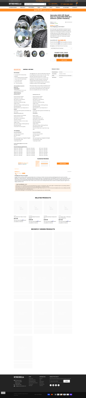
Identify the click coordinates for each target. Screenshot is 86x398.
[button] (52, 25)
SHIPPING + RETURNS (28, 69)
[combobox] (33, 4)
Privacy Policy (16, 395)
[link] (23, 258)
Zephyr (15, 215)
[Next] (47, 54)
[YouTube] (56, 385)
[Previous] (14, 54)
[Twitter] (59, 385)
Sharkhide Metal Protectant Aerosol (34, 217)
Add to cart (64, 60)
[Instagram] (53, 385)
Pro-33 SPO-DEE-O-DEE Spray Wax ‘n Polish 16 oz (65, 217)
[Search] (35, 4)
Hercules (54, 22)
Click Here (15, 144)
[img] (17, 171)
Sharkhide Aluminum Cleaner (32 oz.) (50, 217)
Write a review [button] (63, 163)
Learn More (16, 88)
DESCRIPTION (17, 69)
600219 (15, 109)
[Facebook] (51, 385)
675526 (34, 109)
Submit (66, 381)
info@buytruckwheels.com (15, 0)
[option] (30, 31)
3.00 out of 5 (25, 163)
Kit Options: (59, 46)
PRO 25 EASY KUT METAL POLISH (20, 216)
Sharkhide (30, 215)
